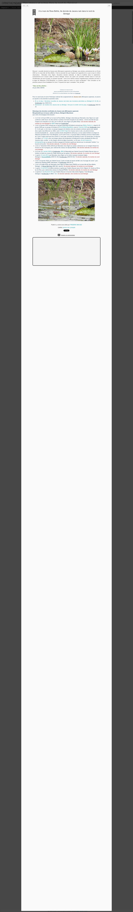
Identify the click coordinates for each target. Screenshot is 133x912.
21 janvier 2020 (46, 151)
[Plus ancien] (27, 5)
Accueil (14, 7)
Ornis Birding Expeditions (66, 127)
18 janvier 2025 (82, 127)
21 (42, 172)
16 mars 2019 (45, 155)
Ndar (18, 7)
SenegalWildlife (46, 157)
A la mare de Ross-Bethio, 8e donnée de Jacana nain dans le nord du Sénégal (67, 12)
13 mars (45, 138)
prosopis (72, 227)
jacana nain (66, 227)
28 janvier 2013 (49, 172)
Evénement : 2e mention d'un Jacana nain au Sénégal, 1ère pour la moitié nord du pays (60, 105)
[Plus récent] (24, 5)
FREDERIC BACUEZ (76, 225)
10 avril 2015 (44, 168)
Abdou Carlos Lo (88, 125)
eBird (53, 123)
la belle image (64, 131)
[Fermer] (109, 5)
